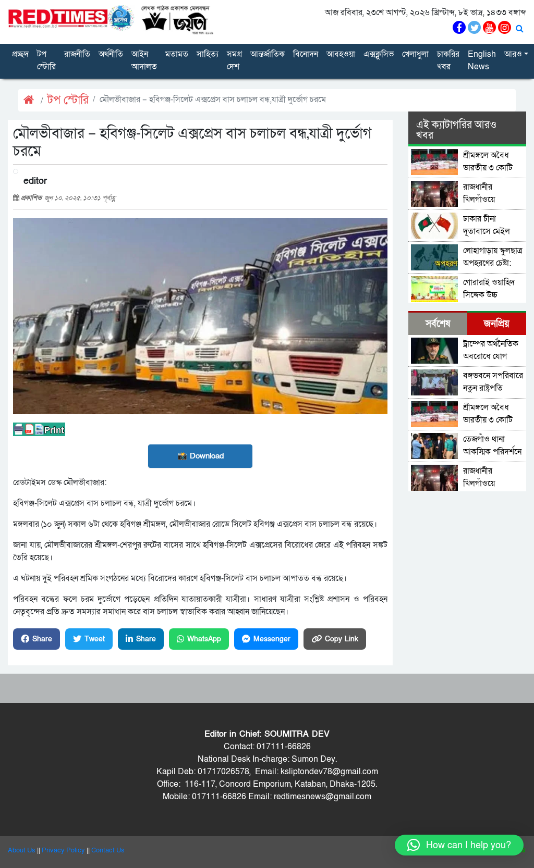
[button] (459, 845)
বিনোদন (305, 54)
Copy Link (341, 639)
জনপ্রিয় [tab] (496, 324)
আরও (513, 54)
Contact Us (108, 850)
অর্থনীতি (111, 54)
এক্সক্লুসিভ (378, 54)
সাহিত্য (208, 54)
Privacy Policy (63, 850)
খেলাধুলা (415, 54)
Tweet (94, 639)
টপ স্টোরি (46, 60)
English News (482, 60)
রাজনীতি (77, 54)
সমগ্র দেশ (234, 60)
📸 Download (200, 456)
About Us (21, 850)
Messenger (271, 639)
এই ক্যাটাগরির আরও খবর (456, 130)
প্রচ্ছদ (20, 54)
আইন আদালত (144, 60)
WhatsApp (204, 639)
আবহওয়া (340, 54)
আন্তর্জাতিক (267, 54)
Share (42, 639)
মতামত (176, 54)
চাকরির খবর (448, 60)
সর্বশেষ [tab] (438, 324)
